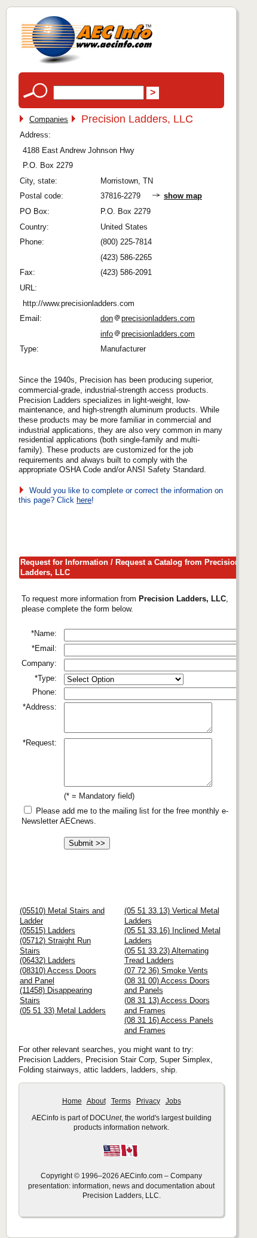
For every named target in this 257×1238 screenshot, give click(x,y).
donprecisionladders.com (147, 318)
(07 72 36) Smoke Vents (166, 970)
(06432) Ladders (47, 960)
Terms (121, 1101)
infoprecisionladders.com (147, 333)
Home (72, 1101)
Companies (48, 119)
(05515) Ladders (47, 930)
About (96, 1101)
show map (183, 195)
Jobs (173, 1101)
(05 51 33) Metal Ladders (63, 1010)
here (84, 500)
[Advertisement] (138, 528)
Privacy (148, 1101)
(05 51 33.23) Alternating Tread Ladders (166, 955)
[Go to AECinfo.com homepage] (87, 62)
